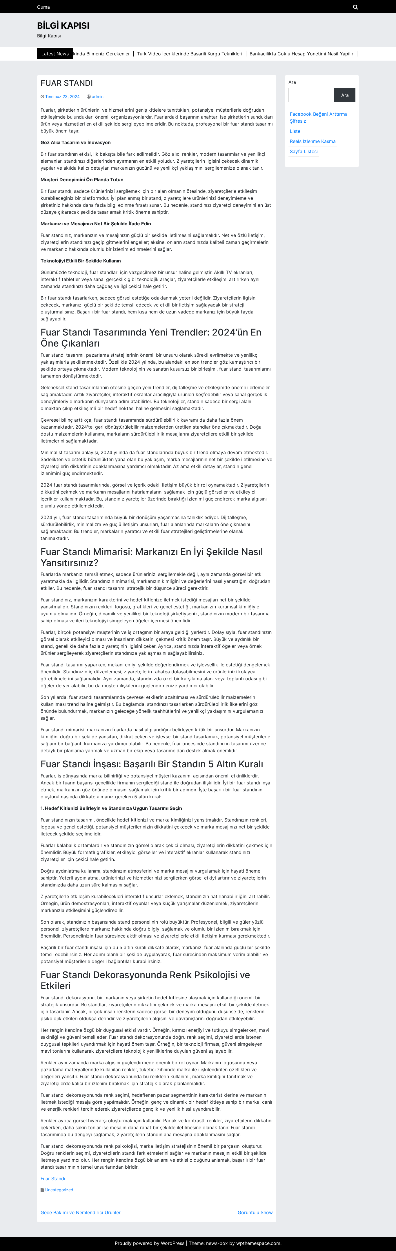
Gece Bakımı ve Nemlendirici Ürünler (81, 1212)
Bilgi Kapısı (63, 25)
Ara (292, 82)
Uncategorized (59, 1189)
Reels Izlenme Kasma (313, 141)
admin (97, 96)
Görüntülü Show (255, 1212)
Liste (295, 131)
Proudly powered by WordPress (150, 1243)
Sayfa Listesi (304, 151)
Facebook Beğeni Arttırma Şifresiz (319, 117)
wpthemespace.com (258, 1243)
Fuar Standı (53, 1178)
